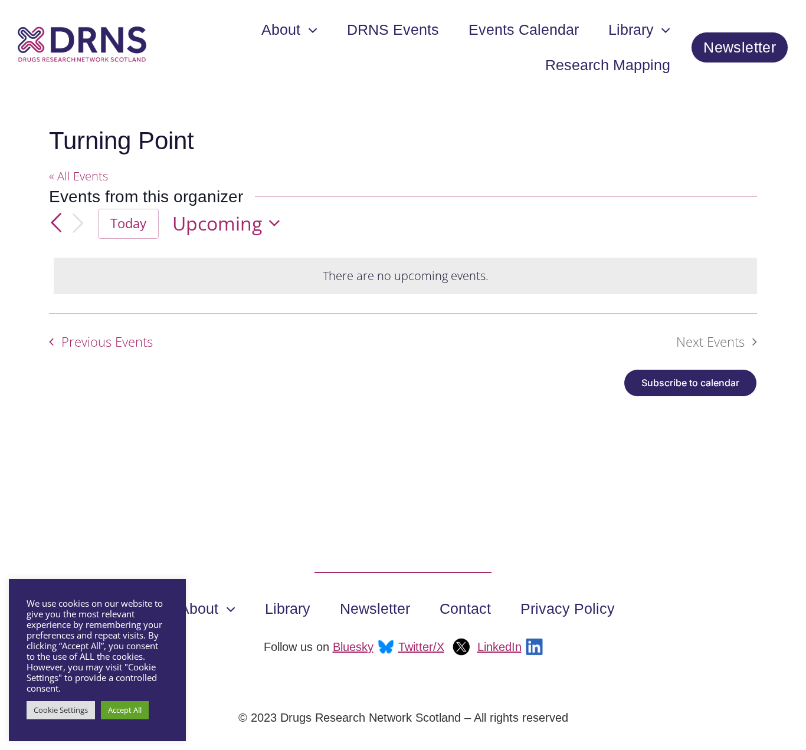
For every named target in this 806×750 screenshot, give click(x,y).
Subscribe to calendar (690, 383)
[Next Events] (78, 223)
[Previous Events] (56, 223)
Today (128, 223)
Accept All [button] (125, 710)
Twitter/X (421, 646)
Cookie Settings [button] (61, 710)
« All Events (78, 176)
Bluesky (353, 646)
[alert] (405, 276)
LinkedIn (499, 646)
